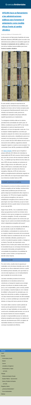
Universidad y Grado (7, 358)
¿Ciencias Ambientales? (8, 389)
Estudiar (3, 356)
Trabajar (3, 373)
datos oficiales (8, 151)
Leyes (2, 353)
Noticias (3, 350)
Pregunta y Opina (5, 386)
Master (4, 361)
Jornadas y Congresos (8, 366)
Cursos (4, 363)
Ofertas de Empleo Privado (9, 376)
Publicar (3, 394)
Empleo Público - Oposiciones (9, 378)
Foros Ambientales (7, 391)
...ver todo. (4, 371)
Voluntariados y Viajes (7, 368)
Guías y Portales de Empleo (9, 381)
